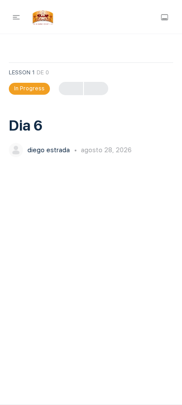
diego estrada (49, 150)
